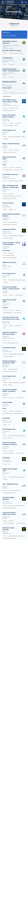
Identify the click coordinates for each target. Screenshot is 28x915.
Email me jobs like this (10, 35)
